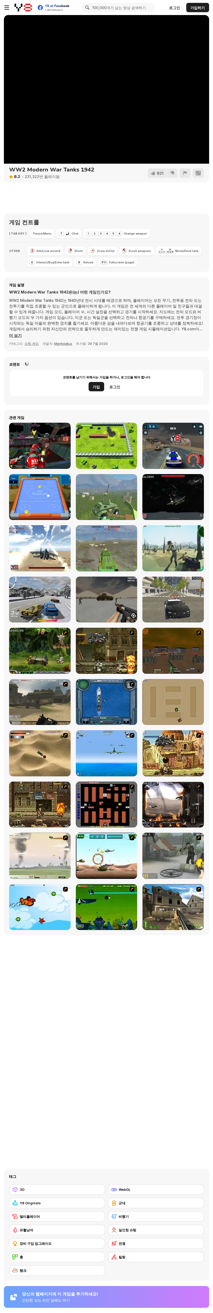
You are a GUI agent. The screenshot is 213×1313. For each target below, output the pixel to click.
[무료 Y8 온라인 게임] (23, 7)
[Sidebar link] (7, 7)
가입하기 (197, 7)
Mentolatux (63, 343)
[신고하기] (185, 173)
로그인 (174, 7)
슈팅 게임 (31, 343)
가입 (96, 387)
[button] (15, 335)
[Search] (86, 7)
